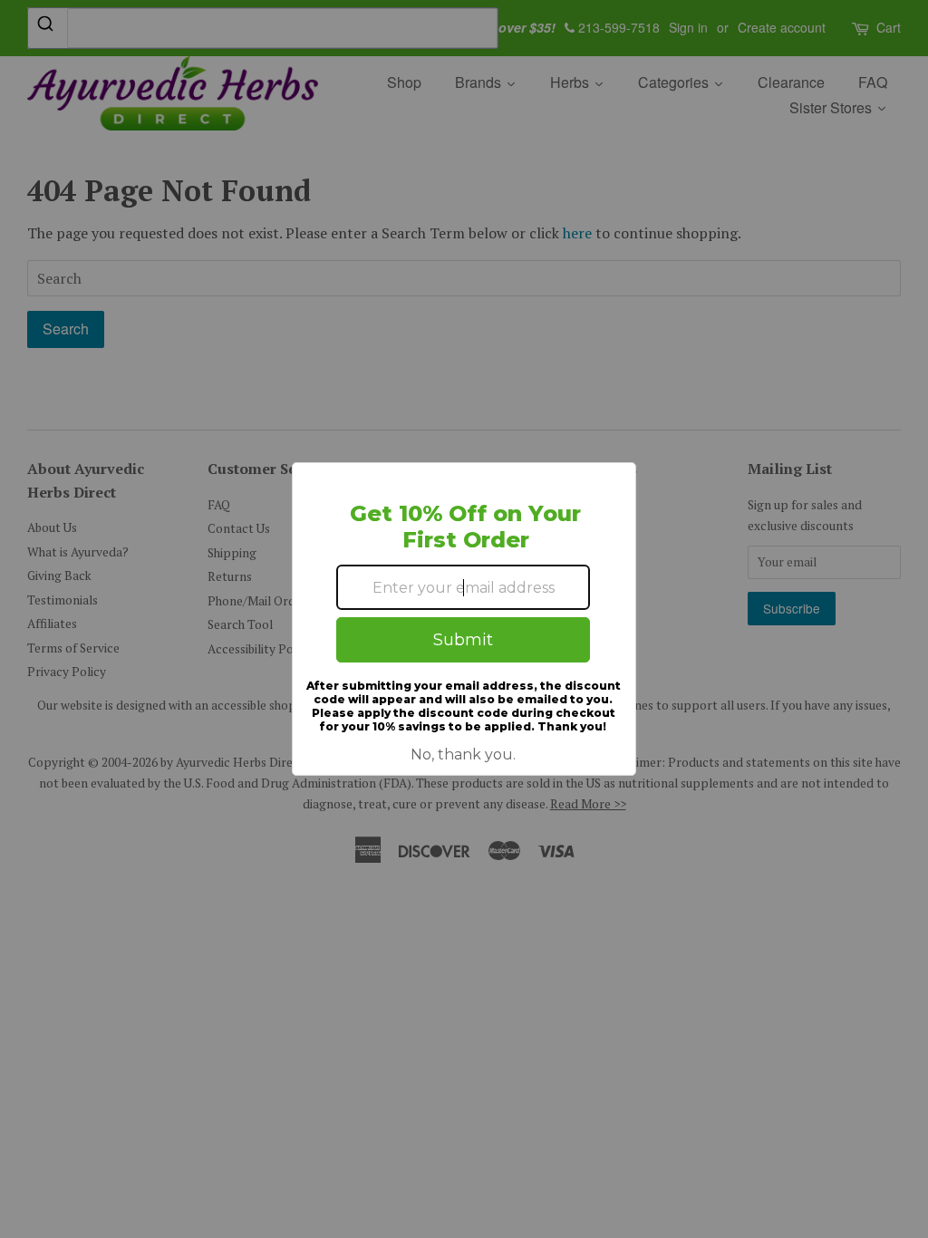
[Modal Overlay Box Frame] (464, 619)
